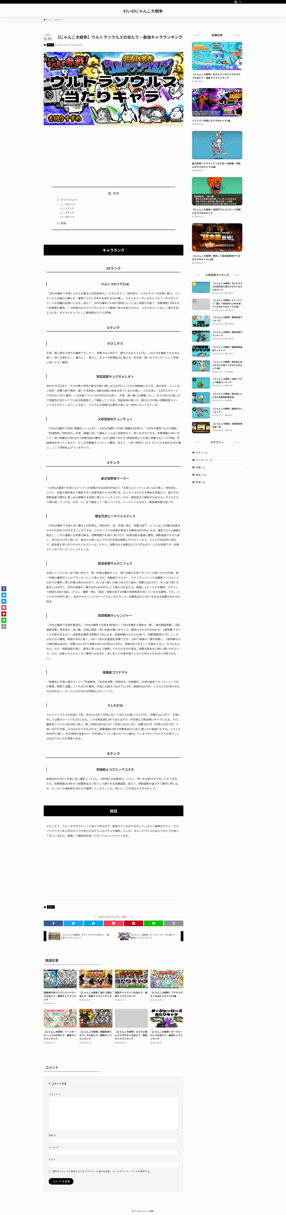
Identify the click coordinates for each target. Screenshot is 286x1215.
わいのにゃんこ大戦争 (143, 11)
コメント (55, 1094)
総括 (63, 223)
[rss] (236, 2)
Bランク (70, 216)
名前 (52, 1135)
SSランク (70, 204)
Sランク (70, 208)
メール (53, 1147)
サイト (52, 1159)
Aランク (70, 212)
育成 (201, 474)
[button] (53, 923)
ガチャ (50, 44)
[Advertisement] (113, 153)
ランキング (204, 460)
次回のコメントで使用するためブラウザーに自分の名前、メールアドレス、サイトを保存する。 (102, 1171)
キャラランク (69, 200)
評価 (200, 482)
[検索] (240, 2)
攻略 (200, 467)
